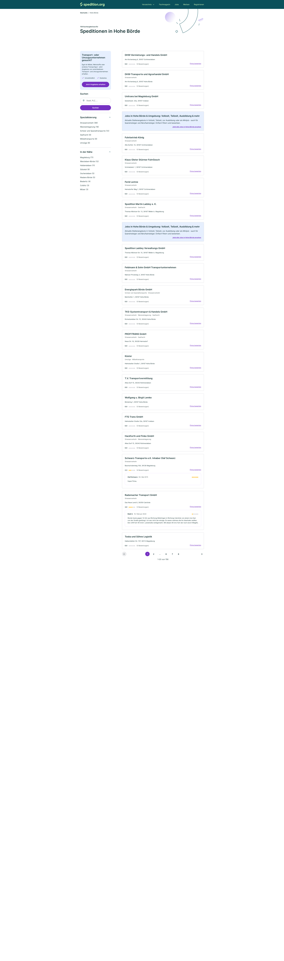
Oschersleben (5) (87, 173)
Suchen (95, 108)
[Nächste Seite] (201, 554)
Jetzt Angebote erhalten (95, 84)
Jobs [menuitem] (177, 4)
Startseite (83, 13)
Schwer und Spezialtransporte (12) (94, 131)
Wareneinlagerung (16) (89, 127)
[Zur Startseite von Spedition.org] (92, 4)
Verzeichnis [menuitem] (147, 4)
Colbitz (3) (84, 185)
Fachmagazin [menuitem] (164, 4)
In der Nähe (86, 152)
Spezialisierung (88, 117)
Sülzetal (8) (85, 169)
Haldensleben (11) (87, 165)
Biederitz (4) (85, 181)
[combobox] (95, 100)
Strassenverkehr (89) (89, 123)
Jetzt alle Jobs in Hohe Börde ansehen (186, 127)
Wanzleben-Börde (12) (89, 161)
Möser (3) (84, 189)
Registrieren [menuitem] (199, 4)
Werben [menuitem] (186, 4)
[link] (163, 59)
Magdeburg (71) (86, 157)
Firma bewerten (195, 63)
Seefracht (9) (85, 135)
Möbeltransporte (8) (88, 139)
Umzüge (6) (85, 143)
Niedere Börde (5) (87, 177)
